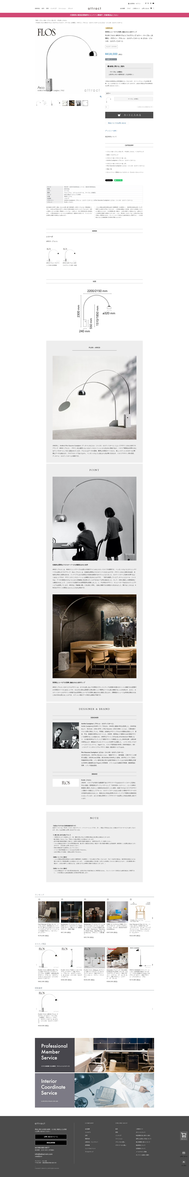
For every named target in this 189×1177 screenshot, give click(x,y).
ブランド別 (42, 20)
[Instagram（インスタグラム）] (150, 3)
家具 (116, 1129)
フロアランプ (140, 151)
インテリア (118, 1135)
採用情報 (87, 1145)
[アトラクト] (40, 1124)
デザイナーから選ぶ (120, 1145)
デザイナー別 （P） (121, 163)
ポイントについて (140, 1132)
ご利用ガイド (139, 1129)
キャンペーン (110, 172)
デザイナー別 (110, 158)
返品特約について (111, 136)
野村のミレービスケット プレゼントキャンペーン (130, 172)
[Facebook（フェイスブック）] (145, 3)
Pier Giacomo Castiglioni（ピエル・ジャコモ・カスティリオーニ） (126, 165)
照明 (108, 155)
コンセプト (88, 1132)
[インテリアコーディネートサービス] (94, 1074)
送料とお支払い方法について (143, 1138)
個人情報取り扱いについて (143, 1142)
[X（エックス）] (148, 3)
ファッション (119, 1138)
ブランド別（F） (52, 20)
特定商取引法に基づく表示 (143, 1135)
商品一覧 (109, 169)
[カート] (151, 8)
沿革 (86, 1135)
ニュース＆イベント (90, 1148)
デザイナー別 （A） (121, 158)
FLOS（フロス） (63, 20)
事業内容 (87, 1138)
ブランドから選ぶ (120, 1142)
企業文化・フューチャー (91, 1142)
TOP (36, 20)
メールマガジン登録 (141, 1151)
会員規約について (140, 1148)
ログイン (138, 3)
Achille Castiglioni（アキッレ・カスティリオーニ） (121, 160)
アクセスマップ (89, 1151)
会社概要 (87, 1129)
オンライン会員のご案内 (142, 1155)
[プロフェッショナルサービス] (94, 1039)
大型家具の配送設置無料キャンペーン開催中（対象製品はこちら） (94, 15)
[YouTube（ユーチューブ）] (153, 3)
